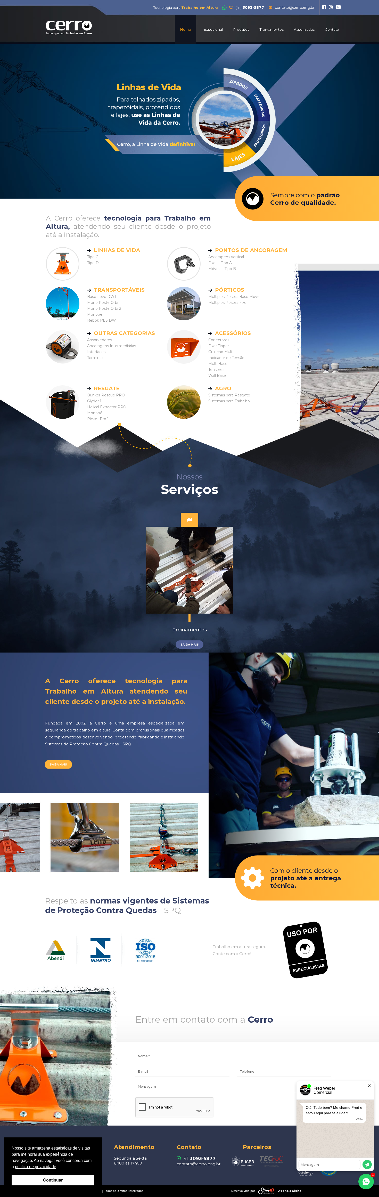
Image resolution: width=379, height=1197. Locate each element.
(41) (249, 7)
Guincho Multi (220, 351)
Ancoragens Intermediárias (111, 346)
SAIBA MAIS (58, 764)
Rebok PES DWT (102, 320)
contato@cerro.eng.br (295, 7)
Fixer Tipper (218, 346)
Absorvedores (99, 340)
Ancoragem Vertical (226, 257)
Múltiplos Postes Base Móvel (234, 296)
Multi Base (217, 363)
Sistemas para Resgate (229, 395)
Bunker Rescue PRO (106, 395)
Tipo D (93, 262)
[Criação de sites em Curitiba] (266, 1190)
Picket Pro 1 (98, 419)
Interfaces (96, 351)
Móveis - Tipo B (222, 268)
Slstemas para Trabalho (229, 401)
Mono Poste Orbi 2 (104, 308)
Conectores (218, 340)
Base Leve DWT (102, 296)
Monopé (94, 314)
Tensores (216, 369)
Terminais (95, 357)
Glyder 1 (94, 401)
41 (200, 1158)
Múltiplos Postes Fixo (227, 302)
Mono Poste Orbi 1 (104, 302)
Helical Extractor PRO (106, 407)
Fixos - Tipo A (220, 262)
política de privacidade (35, 1167)
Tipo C (92, 257)
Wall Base (217, 375)
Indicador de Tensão (226, 357)
